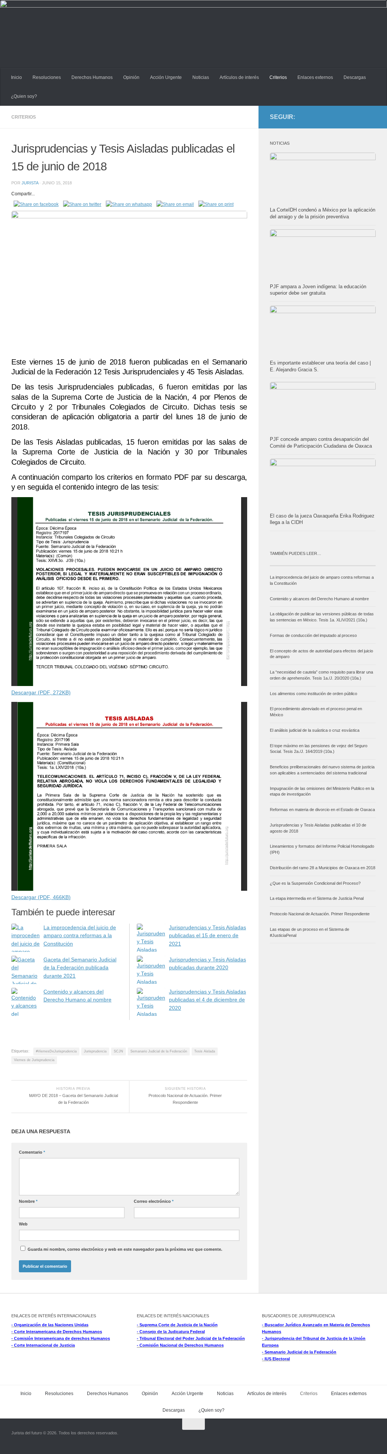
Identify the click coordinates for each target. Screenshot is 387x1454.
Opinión (131, 77)
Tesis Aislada (204, 1051)
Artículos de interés (239, 77)
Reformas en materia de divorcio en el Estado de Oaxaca (322, 809)
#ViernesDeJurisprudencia (56, 1051)
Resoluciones (47, 77)
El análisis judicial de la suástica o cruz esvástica (314, 730)
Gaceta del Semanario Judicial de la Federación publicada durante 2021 (79, 968)
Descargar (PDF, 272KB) (41, 692)
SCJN (118, 1051)
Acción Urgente (166, 77)
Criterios (278, 77)
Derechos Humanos (92, 77)
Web (23, 1224)
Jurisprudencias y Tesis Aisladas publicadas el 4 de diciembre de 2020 (207, 1000)
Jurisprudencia (95, 1051)
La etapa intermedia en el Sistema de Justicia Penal (317, 898)
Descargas (355, 77)
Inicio (16, 77)
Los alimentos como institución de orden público (313, 693)
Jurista (30, 183)
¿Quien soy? (24, 96)
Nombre (28, 1201)
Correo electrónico (153, 1201)
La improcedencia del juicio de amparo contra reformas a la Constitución (79, 936)
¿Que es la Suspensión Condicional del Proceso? (315, 883)
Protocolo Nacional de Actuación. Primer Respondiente (320, 914)
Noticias (200, 77)
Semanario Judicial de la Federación (158, 1051)
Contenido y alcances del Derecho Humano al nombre (319, 598)
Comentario (32, 1152)
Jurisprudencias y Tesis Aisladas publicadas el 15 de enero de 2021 (207, 936)
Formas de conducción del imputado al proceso (313, 635)
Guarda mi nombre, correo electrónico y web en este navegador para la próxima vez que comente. (125, 1249)
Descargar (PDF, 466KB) (41, 897)
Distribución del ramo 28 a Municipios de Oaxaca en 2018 (322, 867)
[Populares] (349, 562)
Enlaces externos (315, 77)
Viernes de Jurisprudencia (34, 1060)
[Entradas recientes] (296, 562)
